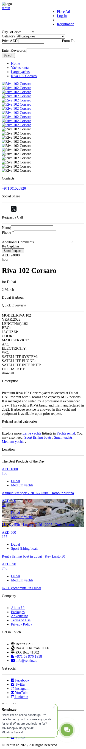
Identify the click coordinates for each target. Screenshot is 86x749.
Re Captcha (10, 246)
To (73, 41)
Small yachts (63, 437)
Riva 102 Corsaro (24, 76)
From (66, 41)
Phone (8, 232)
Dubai (15, 481)
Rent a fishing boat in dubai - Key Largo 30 (33, 556)
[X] (14, 209)
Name (6, 228)
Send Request (13, 250)
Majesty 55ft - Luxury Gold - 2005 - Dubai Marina (38, 525)
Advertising (19, 616)
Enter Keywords (14, 50)
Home (15, 63)
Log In (62, 16)
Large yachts (20, 72)
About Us (18, 608)
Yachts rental (20, 68)
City (5, 32)
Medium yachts (13, 441)
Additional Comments (18, 242)
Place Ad (63, 12)
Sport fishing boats (37, 437)
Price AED (10, 41)
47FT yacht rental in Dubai (21, 588)
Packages (18, 612)
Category (8, 36)
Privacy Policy (21, 624)
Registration (65, 24)
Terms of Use (21, 620)
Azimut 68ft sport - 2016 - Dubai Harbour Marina (38, 493)
